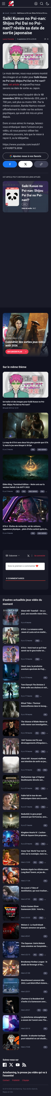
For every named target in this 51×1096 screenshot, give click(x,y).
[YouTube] (18, 1065)
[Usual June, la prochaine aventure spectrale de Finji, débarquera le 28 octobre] (11, 672)
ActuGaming (11, 3)
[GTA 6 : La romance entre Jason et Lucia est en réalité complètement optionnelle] (11, 635)
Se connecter (39, 556)
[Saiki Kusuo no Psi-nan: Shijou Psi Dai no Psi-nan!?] (12, 196)
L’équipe (25, 1080)
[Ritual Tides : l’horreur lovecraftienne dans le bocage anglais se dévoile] (11, 709)
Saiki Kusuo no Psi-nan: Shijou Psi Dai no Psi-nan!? (32, 193)
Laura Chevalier (8, 39)
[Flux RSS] (24, 1065)
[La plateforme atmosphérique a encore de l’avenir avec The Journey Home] (11, 1023)
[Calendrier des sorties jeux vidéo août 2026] (25, 335)
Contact (6, 1080)
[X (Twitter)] (11, 1065)
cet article (14, 84)
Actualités (13, 13)
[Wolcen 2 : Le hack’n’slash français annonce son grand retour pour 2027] (11, 930)
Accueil (6, 13)
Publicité (15, 1080)
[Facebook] (5, 1065)
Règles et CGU (8, 1092)
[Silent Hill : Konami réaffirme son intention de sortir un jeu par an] (11, 764)
